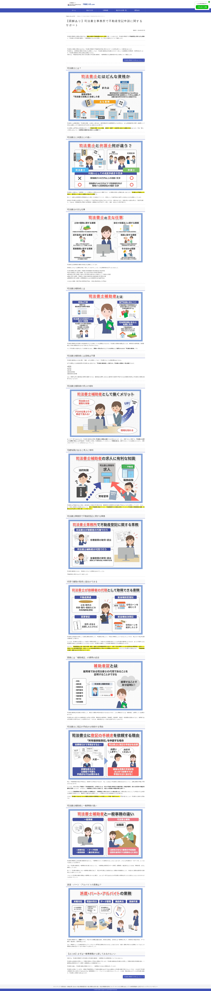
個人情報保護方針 (82, 986)
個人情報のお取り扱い (94, 986)
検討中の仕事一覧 (121, 10)
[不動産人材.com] (81, 3)
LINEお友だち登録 (202, 7)
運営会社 (137, 10)
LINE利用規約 (133, 986)
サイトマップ (56, 986)
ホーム (74, 10)
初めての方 (89, 10)
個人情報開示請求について (107, 986)
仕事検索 (105, 10)
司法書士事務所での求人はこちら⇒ (133, 60)
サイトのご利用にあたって (122, 986)
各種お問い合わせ (71, 986)
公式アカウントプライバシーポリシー (148, 986)
